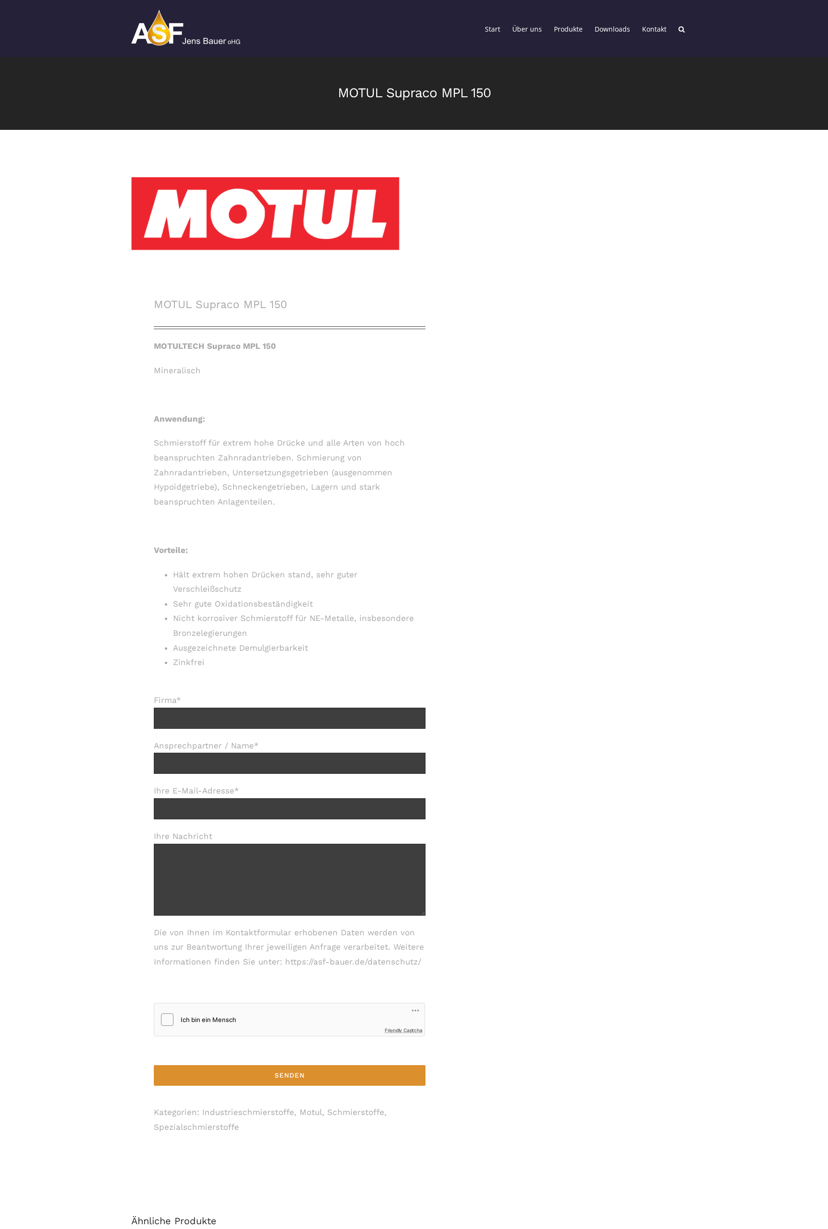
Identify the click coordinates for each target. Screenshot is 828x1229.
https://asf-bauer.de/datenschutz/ (353, 961)
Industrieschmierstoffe (248, 1112)
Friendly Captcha (404, 1030)
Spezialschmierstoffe (196, 1127)
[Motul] (266, 214)
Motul (310, 1112)
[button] (681, 28)
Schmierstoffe (355, 1112)
